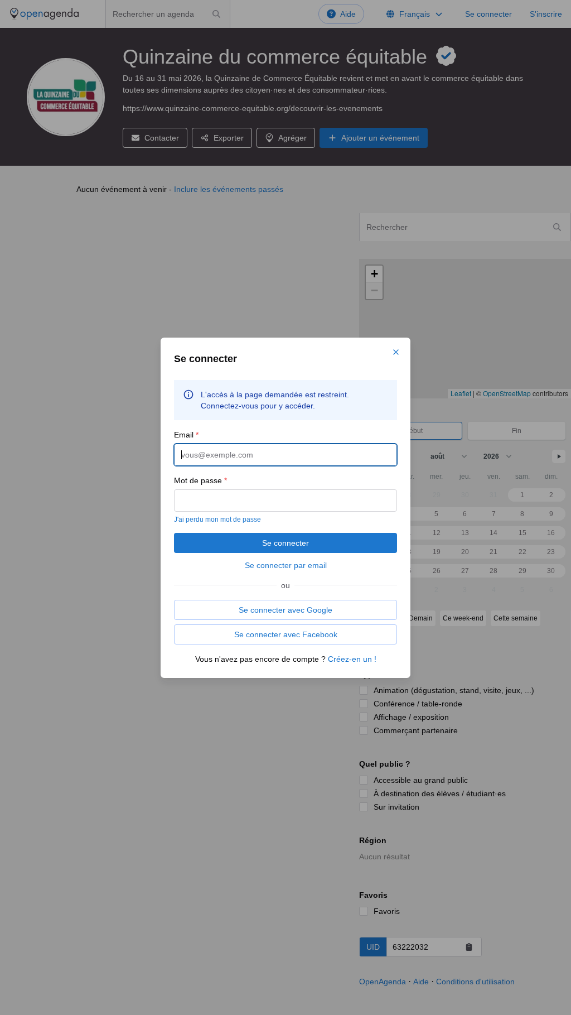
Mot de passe (200, 480)
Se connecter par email (286, 565)
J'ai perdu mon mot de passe (217, 519)
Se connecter (285, 542)
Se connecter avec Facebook (285, 634)
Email (186, 434)
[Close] (396, 352)
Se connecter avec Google (285, 609)
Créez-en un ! (352, 659)
